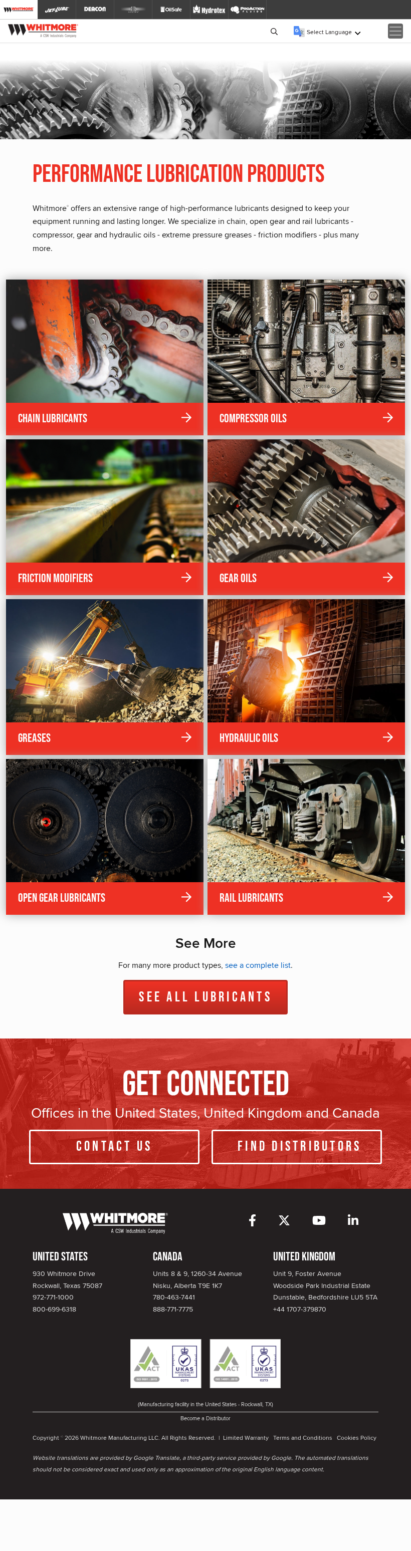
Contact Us (114, 1146)
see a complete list (258, 965)
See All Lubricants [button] (205, 997)
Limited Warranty (246, 1437)
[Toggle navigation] (395, 31)
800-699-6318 (54, 1309)
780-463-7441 (174, 1297)
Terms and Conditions (302, 1437)
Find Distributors (299, 1146)
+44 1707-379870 (299, 1309)
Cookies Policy (356, 1437)
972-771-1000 (53, 1297)
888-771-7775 (173, 1309)
